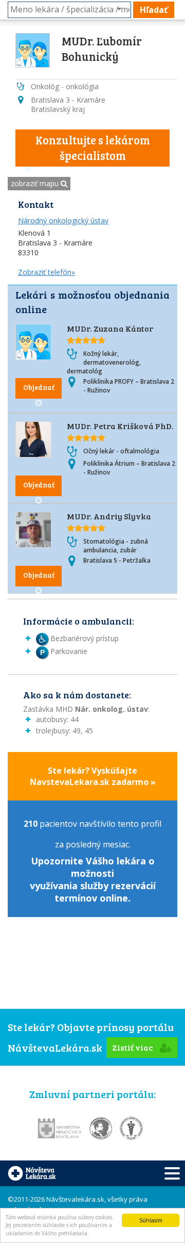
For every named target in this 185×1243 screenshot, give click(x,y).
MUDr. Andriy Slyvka (109, 516)
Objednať (38, 387)
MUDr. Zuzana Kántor (110, 328)
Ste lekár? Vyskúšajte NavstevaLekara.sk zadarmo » (93, 776)
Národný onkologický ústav (63, 220)
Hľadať (154, 9)
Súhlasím (150, 1220)
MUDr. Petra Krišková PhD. (120, 425)
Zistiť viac (133, 1047)
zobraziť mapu (36, 183)
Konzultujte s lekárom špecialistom (92, 147)
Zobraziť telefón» (46, 272)
